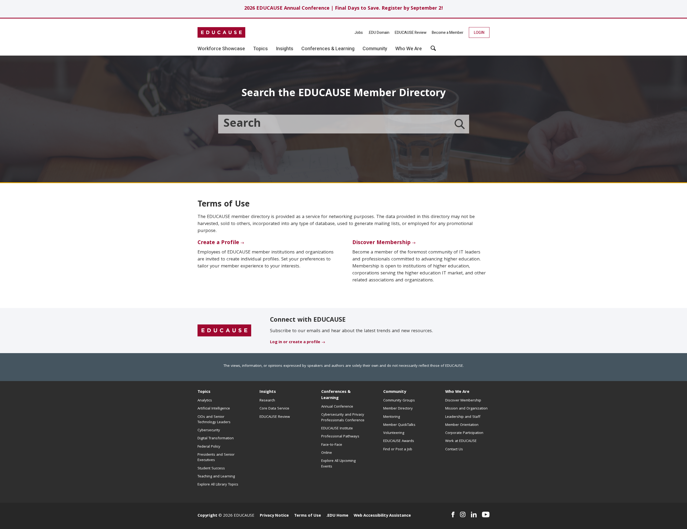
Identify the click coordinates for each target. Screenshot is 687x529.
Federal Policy (209, 447)
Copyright (207, 515)
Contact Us (454, 449)
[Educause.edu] (224, 330)
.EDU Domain (378, 32)
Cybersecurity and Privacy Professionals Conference (342, 417)
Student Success (211, 469)
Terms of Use (307, 515)
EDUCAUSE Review (410, 32)
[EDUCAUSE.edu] (221, 32)
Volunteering (393, 433)
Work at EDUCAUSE (461, 441)
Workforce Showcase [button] (221, 48)
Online (326, 453)
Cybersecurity (209, 430)
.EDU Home (337, 515)
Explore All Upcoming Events (338, 463)
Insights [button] (284, 48)
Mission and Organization (466, 409)
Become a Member (447, 32)
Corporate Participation (464, 433)
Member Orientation (461, 425)
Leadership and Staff (462, 417)
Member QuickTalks (399, 425)
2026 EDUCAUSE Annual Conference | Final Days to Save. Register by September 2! (343, 9)
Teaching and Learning (216, 477)
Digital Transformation (216, 438)
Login (479, 32)
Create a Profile (218, 243)
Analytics (205, 401)
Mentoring (391, 417)
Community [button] (375, 48)
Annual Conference (337, 407)
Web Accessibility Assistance (382, 515)
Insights (268, 392)
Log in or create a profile (295, 342)
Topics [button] (260, 48)
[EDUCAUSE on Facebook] (452, 514)
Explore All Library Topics (218, 485)
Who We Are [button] (408, 48)
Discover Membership (381, 243)
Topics (204, 392)
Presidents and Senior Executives (216, 457)
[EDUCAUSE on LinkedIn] (474, 514)
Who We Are (457, 392)
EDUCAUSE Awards (398, 441)
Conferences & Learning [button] (328, 48)
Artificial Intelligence (214, 409)
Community (394, 392)
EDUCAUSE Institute (337, 429)
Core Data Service (274, 409)
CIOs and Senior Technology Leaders (214, 419)
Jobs (359, 32)
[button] (433, 50)
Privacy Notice (274, 515)
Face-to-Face (331, 445)
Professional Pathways (340, 437)
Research (267, 401)
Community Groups (399, 401)
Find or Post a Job (397, 449)
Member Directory (398, 409)
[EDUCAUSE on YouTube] (485, 514)
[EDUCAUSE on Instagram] (463, 514)
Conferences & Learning (336, 395)
